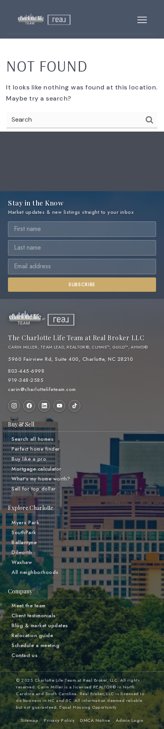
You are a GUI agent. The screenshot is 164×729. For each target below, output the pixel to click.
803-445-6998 (26, 371)
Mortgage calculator (37, 469)
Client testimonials (34, 615)
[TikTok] (74, 406)
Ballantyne (24, 542)
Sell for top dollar (34, 488)
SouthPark (24, 532)
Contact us (24, 655)
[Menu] (142, 20)
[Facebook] (29, 406)
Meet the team (29, 605)
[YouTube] (59, 406)
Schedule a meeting (35, 645)
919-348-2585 (25, 380)
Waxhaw (22, 562)
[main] (82, 73)
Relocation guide (32, 635)
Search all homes (32, 439)
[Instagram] (14, 406)
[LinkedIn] (44, 406)
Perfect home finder (36, 449)
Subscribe (82, 284)
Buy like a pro (29, 459)
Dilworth (22, 552)
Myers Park (25, 522)
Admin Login (130, 720)
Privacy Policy (59, 720)
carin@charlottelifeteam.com (42, 389)
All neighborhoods (35, 572)
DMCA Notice (95, 720)
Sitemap (30, 720)
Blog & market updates (40, 625)
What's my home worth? (41, 479)
